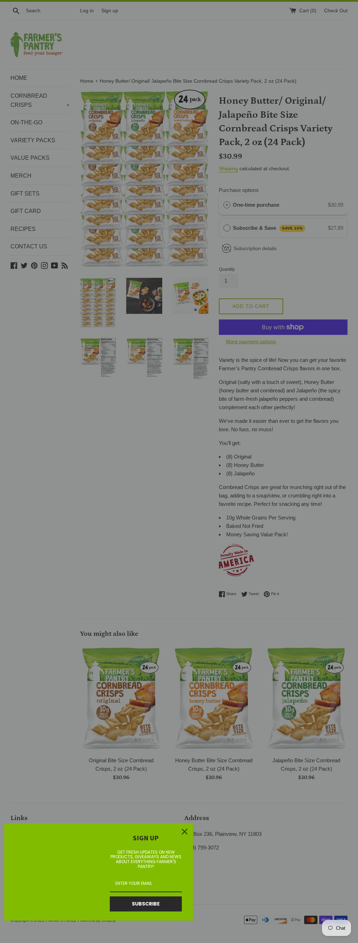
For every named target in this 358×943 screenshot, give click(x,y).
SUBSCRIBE (146, 903)
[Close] (184, 831)
